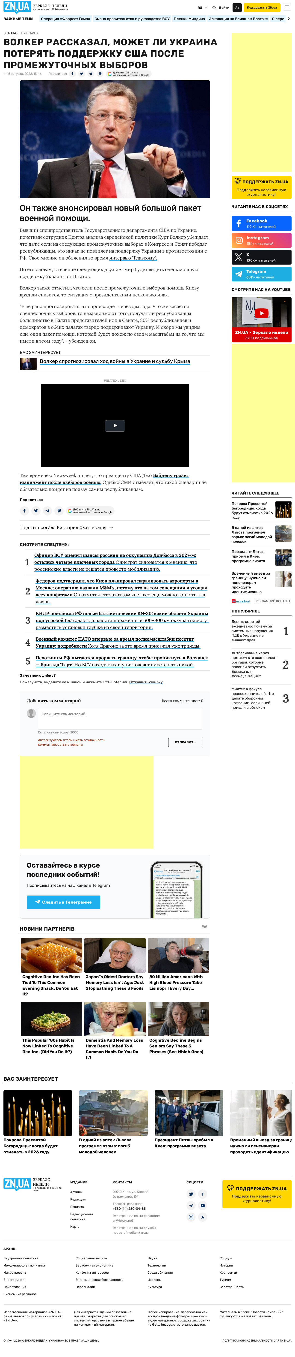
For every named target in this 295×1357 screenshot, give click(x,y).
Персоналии (85, 1287)
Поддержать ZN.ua (262, 7)
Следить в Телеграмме (67, 902)
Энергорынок (13, 1280)
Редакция (78, 1199)
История (226, 1265)
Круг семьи (228, 1273)
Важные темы (18, 19)
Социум (226, 1258)
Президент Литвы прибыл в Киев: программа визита (248, 556)
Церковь (154, 1280)
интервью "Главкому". (133, 258)
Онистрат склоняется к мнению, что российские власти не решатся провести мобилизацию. (115, 562)
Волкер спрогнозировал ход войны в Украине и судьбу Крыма (115, 361)
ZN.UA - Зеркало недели (261, 332)
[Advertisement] (86, 802)
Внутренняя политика (20, 1258)
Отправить (185, 742)
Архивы (76, 1192)
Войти (224, 8)
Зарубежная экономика (94, 1265)
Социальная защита (91, 1258)
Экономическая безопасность (99, 1280)
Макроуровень (14, 1273)
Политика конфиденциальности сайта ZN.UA (257, 1340)
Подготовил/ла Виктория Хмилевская (63, 527)
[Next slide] (288, 19)
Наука (152, 1258)
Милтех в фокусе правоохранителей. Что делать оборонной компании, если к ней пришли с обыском (253, 698)
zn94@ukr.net (123, 1221)
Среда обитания (160, 1273)
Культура (155, 1287)
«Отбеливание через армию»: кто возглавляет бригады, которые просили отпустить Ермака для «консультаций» (254, 664)
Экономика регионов (20, 1294)
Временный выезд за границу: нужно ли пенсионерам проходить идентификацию (251, 582)
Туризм (225, 1280)
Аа (237, 7)
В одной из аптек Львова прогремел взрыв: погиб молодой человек (252, 534)
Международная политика (24, 1265)
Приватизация (15, 1287)
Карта (75, 1227)
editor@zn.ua (139, 1233)
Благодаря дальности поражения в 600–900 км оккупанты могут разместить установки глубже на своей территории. (122, 620)
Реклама (77, 1207)
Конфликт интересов (92, 1273)
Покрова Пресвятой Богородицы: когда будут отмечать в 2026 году (252, 510)
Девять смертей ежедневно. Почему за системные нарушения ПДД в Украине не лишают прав (252, 630)
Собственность (232, 1287)
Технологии (157, 1265)
